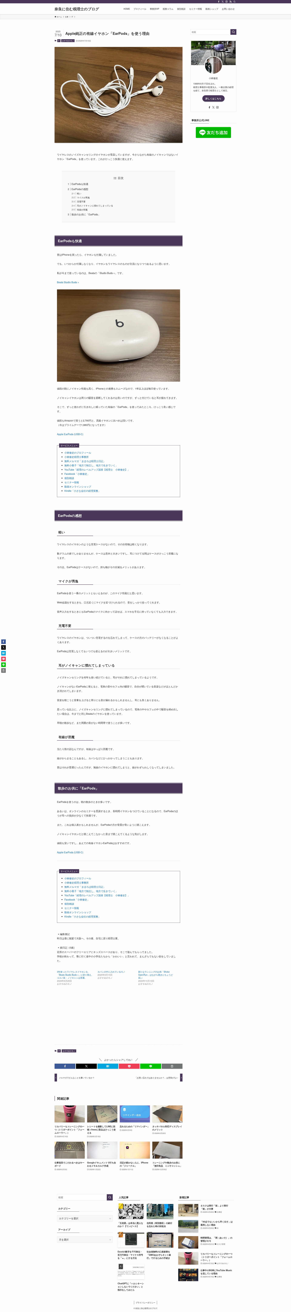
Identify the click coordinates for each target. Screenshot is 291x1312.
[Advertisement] (118, 1018)
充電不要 (81, 201)
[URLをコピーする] (172, 1066)
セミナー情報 (71, 482)
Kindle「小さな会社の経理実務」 (82, 491)
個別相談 (69, 478)
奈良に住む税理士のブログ (77, 9)
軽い (79, 193)
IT (59, 40)
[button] (65, 1066)
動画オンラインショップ (77, 486)
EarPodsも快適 (80, 184)
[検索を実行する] (233, 32)
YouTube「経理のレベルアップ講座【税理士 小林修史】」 (97, 469)
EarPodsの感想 (80, 189)
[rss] (230, 1)
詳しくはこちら (213, 98)
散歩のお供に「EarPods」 (86, 214)
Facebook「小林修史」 (77, 474)
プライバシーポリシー (145, 1302)
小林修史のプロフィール (77, 452)
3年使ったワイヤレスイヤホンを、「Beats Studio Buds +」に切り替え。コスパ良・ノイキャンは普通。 (75, 974)
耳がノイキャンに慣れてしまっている (95, 205)
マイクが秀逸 (83, 197)
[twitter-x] (223, 1)
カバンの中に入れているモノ (111, 971)
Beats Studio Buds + (68, 282)
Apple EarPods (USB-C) (70, 434)
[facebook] (219, 1)
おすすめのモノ (68, 40)
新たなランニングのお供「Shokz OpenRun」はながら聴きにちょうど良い (155, 974)
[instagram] (227, 1)
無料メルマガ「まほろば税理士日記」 (85, 461)
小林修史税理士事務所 (76, 457)
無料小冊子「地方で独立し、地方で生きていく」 (91, 465)
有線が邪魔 (82, 209)
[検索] (234, 1)
